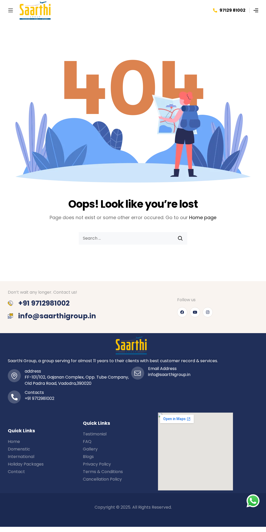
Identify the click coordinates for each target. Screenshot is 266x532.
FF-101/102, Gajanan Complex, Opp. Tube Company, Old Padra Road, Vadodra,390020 (77, 380)
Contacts (34, 392)
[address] (14, 375)
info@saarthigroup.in (169, 375)
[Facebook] (182, 312)
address (33, 371)
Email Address (162, 369)
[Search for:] (133, 238)
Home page (202, 217)
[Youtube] (195, 312)
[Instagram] (208, 312)
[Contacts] (14, 396)
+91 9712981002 (39, 398)
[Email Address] (137, 373)
